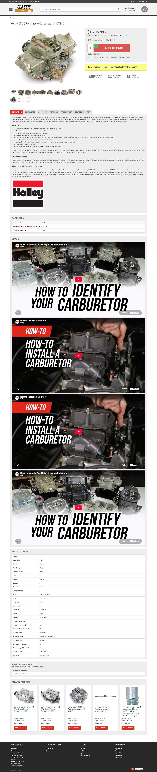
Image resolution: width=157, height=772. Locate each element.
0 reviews (100, 57)
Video (40, 112)
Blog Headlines (85, 755)
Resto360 (14, 749)
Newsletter (118, 755)
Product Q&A (66, 112)
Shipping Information (17, 753)
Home (12, 18)
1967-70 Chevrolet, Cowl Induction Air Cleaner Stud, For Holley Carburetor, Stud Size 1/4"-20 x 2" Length (131, 711)
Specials (83, 753)
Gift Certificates (85, 751)
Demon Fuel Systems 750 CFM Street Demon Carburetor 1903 (24, 709)
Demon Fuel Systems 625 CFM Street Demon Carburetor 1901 (51, 709)
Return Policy (15, 751)
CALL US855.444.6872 (135, 76)
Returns (48, 751)
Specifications (52, 112)
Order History (119, 751)
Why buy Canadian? (17, 757)
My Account (119, 749)
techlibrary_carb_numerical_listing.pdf (26, 226)
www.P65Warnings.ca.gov (48, 636)
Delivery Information (17, 761)
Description (17, 112)
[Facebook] (143, 2)
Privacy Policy (15, 763)
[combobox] (78, 673)
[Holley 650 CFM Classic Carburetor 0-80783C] (46, 58)
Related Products (83, 112)
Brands (83, 749)
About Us (14, 759)
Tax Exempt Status (17, 755)
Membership (119, 757)
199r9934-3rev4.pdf (19, 230)
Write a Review (111, 57)
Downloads (30, 112)
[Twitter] (146, 2)
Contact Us (24, 1)
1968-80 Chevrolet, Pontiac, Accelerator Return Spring (102, 709)
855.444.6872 (14, 1)
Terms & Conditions (17, 766)
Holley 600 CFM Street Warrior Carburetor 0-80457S (76, 709)
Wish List (118, 753)
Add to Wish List (127, 57)
